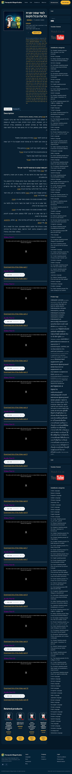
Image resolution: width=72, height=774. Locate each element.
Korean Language (55, 56)
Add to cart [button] (9, 738)
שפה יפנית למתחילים (30, 98)
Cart (31, 2)
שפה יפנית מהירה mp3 (31, 99)
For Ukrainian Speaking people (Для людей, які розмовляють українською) (59, 142)
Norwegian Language (56, 105)
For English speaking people (58, 84)
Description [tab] (8, 109)
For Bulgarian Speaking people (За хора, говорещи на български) (59, 202)
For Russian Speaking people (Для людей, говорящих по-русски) (58, 97)
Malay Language (55, 82)
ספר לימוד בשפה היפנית (37, 88)
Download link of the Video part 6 (16, 501)
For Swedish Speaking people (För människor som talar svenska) (59, 52)
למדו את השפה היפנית (41, 74)
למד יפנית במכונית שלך (36, 69)
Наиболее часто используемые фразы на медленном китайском (60, 376)
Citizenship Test (55, 129)
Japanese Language (34, 41)
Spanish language (55, 172)
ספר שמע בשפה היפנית (31, 89)
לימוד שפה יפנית (37, 66)
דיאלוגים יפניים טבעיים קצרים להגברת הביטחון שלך (37, 49)
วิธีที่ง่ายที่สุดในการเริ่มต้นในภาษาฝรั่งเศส (60, 434)
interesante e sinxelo (58, 308)
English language (55, 107)
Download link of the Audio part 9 (16, 653)
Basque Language (55, 213)
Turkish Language (55, 110)
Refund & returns (61, 761)
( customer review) (39, 20)
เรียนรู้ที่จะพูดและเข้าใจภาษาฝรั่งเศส (60, 449)
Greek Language (55, 159)
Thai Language (55, 234)
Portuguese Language (56, 151)
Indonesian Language (56, 249)
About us (44, 2)
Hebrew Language (56, 179)
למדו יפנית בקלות (40, 81)
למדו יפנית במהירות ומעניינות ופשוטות (39, 79)
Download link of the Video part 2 (16, 314)
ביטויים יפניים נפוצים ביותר (35, 46)
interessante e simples (57, 317)
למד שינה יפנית (29, 73)
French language (55, 86)
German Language (56, 63)
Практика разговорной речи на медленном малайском (59, 381)
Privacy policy (60, 759)
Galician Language (55, 138)
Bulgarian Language (56, 237)
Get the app (65, 2)
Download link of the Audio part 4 (16, 419)
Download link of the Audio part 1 (15, 278)
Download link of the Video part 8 (16, 595)
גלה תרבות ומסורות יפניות (31, 48)
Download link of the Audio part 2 (16, 325)
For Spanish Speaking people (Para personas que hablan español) (58, 270)
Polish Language (55, 127)
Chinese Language (55, 281)
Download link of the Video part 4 (16, 407)
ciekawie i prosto (57, 300)
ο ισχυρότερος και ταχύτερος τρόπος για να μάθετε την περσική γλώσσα (59, 357)
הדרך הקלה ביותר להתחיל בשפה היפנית (38, 54)
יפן (16, 220)
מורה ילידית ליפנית (34, 84)
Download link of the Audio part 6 (16, 512)
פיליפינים (7, 220)
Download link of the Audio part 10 (16, 700)
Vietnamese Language (56, 284)
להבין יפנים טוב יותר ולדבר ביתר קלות (40, 63)
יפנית (43, 117)
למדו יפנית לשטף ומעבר (31, 81)
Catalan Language (55, 262)
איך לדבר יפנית (33, 44)
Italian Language (55, 153)
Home (26, 2)
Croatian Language (56, 286)
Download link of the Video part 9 (16, 641)
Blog (26, 763)
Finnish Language (55, 116)
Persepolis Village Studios (12, 2)
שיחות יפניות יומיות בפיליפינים (38, 93)
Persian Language (55, 79)
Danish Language (55, 93)
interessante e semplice (57, 315)
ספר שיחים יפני (40, 89)
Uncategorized (54, 730)
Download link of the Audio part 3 (16, 372)
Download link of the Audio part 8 (16, 606)
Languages (28, 756)
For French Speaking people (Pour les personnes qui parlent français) (59, 245)
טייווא (39, 223)
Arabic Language (55, 192)
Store (26, 759)
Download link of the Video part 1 (15, 267)
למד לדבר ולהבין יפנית (38, 71)
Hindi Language (55, 198)
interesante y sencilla (57, 310)
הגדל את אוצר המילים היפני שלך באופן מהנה (38, 51)
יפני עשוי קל (44, 59)
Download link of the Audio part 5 (15, 466)
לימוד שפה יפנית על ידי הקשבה (37, 68)
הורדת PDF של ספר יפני (36, 56)
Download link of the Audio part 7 (15, 559)
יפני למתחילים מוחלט (30, 58)
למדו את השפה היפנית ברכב (32, 78)
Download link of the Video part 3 (16, 361)
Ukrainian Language (56, 260)
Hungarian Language (56, 224)
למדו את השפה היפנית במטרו (36, 76)
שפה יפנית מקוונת (44, 99)
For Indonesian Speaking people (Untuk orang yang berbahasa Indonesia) (59, 67)
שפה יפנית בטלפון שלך (40, 98)
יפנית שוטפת (31, 59)
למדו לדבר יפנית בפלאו (42, 83)
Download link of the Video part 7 (15, 548)
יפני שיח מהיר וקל (38, 59)
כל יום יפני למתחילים (30, 61)
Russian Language (55, 190)
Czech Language (55, 71)
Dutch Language (55, 136)
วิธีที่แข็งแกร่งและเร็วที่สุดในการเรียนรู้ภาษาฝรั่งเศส (60, 440)
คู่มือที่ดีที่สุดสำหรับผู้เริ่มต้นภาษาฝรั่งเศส (59, 413)
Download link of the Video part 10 (16, 688)
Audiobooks (28, 761)
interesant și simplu (58, 313)
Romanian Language (56, 170)
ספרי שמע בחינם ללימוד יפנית (41, 91)
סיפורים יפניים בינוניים (36, 86)
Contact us (37, 2)
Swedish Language (56, 211)
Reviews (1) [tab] (16, 109)
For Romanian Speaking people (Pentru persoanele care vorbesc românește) (60, 75)
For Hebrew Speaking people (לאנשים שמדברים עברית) (36, 40)
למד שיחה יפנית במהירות (38, 73)
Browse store (54, 2)
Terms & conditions (61, 756)
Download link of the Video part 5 (15, 454)
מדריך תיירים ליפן (32, 83)
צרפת (46, 223)
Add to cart (36, 32)
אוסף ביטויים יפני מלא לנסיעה (34, 43)
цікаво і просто (61, 400)
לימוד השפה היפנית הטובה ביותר (36, 64)
